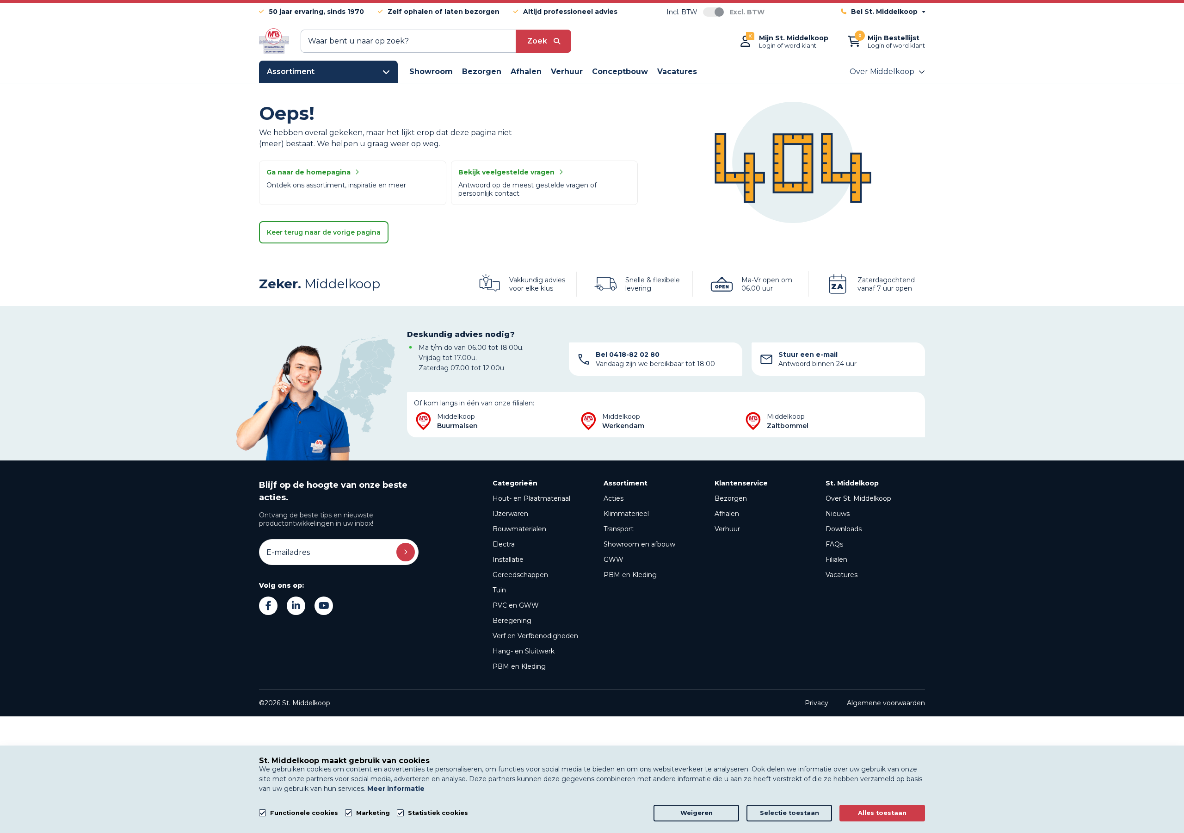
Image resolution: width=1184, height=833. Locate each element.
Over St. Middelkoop (858, 498)
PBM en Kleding (519, 666)
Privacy (816, 703)
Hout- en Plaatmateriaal (531, 498)
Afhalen (727, 514)
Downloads (844, 529)
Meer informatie (396, 788)
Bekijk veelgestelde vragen (506, 172)
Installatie (508, 559)
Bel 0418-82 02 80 (628, 354)
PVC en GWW (516, 605)
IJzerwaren (510, 514)
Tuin (499, 590)
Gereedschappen (520, 575)
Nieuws (838, 514)
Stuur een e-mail (808, 354)
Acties (613, 498)
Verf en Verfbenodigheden (535, 636)
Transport (619, 529)
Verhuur (727, 529)
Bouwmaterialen (519, 529)
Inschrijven (405, 552)
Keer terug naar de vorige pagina (324, 232)
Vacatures (841, 575)
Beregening (512, 620)
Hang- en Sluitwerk (524, 651)
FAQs (834, 544)
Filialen (836, 559)
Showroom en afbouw (639, 544)
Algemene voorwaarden (886, 703)
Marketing (373, 812)
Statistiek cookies (438, 812)
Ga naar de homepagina (308, 172)
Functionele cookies (304, 812)
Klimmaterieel (626, 514)
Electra (504, 544)
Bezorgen (731, 498)
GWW (613, 559)
